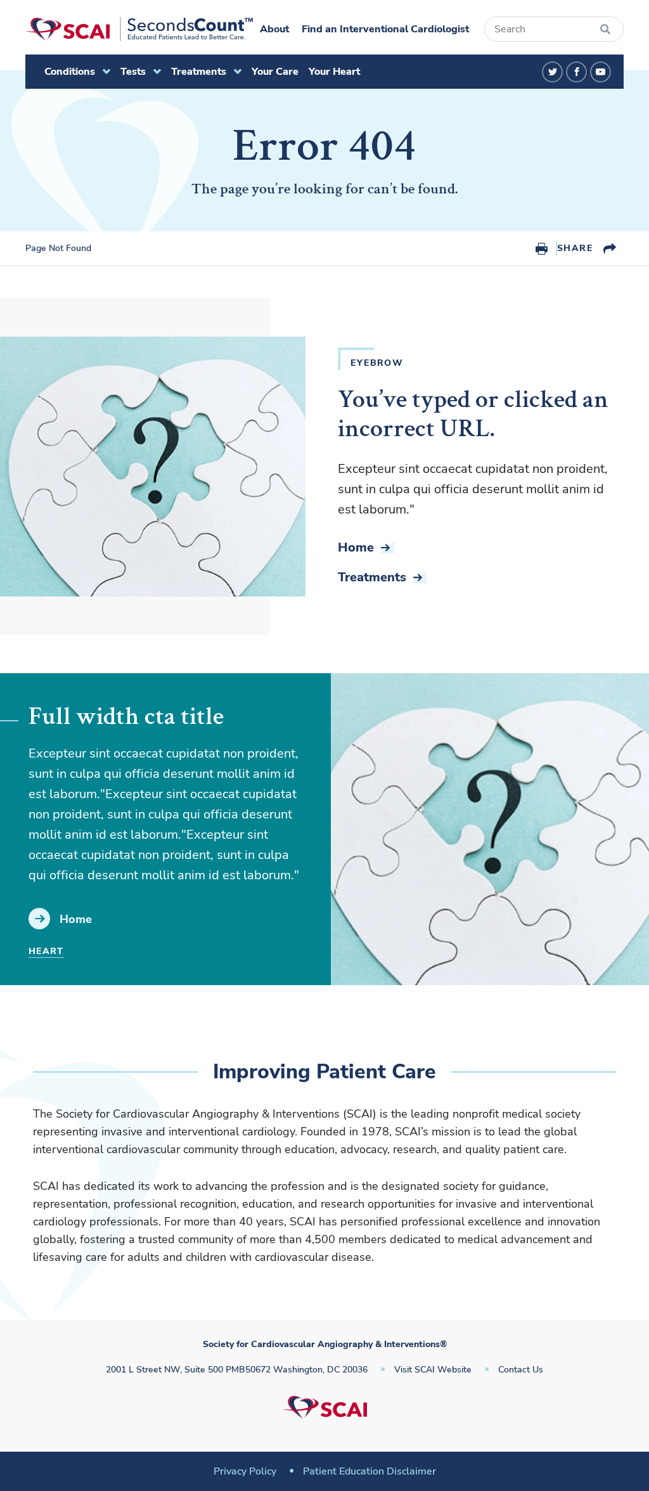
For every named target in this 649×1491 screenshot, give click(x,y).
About (274, 29)
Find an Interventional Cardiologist (385, 29)
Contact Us (520, 1370)
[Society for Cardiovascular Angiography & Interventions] (139, 29)
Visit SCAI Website (433, 1370)
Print (541, 248)
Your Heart (334, 71)
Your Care (275, 71)
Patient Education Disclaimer (369, 1471)
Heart (46, 951)
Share (575, 248)
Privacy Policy (245, 1471)
